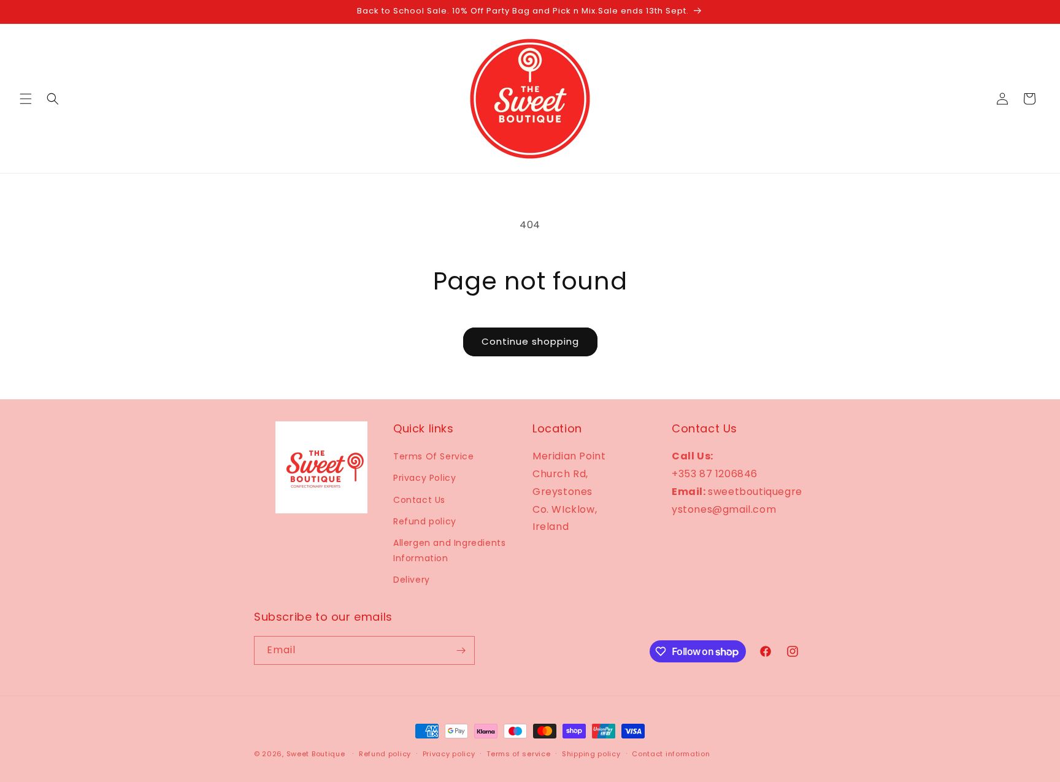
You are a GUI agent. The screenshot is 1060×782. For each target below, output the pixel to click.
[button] (25, 98)
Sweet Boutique (315, 754)
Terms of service (518, 754)
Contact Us (419, 500)
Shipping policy (591, 754)
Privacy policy (449, 754)
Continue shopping (530, 341)
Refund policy (424, 521)
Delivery (411, 579)
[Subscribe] (460, 650)
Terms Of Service (433, 456)
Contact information (671, 754)
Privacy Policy (424, 478)
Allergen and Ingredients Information (449, 550)
